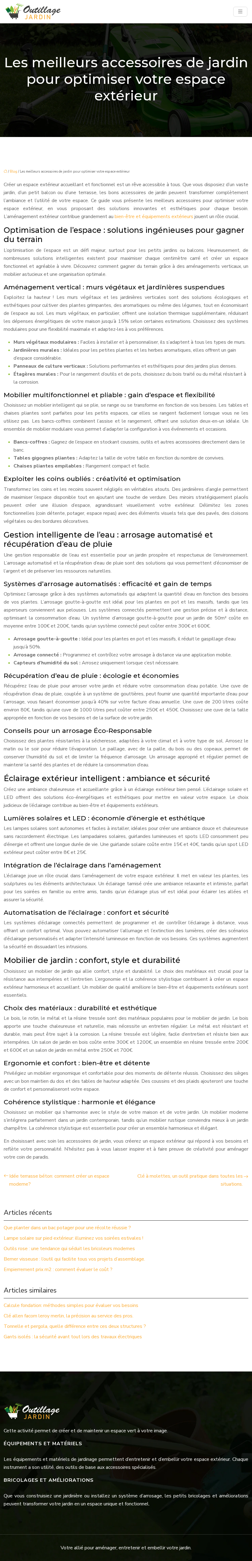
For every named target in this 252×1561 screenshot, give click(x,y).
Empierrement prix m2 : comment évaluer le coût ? (58, 1269)
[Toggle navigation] (240, 12)
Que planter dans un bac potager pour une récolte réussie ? (67, 1227)
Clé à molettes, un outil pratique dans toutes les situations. (190, 1180)
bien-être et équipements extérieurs (154, 216)
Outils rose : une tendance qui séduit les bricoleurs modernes (69, 1248)
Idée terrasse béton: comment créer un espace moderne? (59, 1180)
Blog (13, 171)
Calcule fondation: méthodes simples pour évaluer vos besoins (71, 1305)
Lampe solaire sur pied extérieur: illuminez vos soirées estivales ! (73, 1238)
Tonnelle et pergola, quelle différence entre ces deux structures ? (75, 1326)
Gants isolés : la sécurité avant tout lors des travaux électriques (73, 1336)
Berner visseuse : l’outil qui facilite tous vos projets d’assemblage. (74, 1259)
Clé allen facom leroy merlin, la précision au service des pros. (68, 1316)
